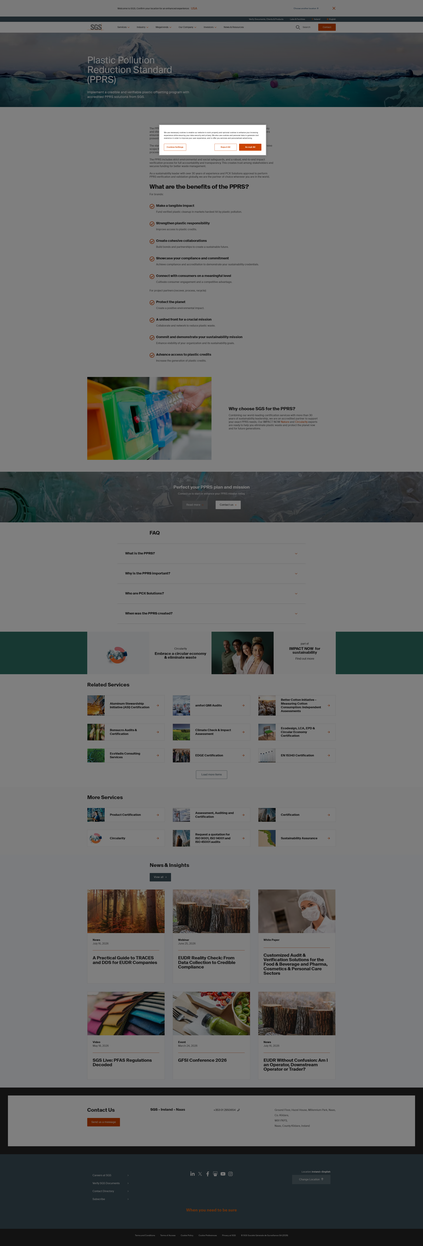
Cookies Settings (175, 147)
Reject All (225, 147)
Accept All (250, 147)
